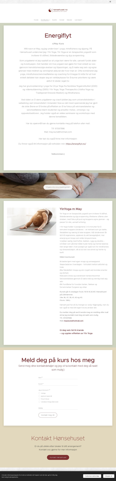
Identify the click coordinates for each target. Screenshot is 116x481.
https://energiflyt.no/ (76, 143)
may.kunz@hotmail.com (73, 321)
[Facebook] (110, 1)
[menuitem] (37, 20)
